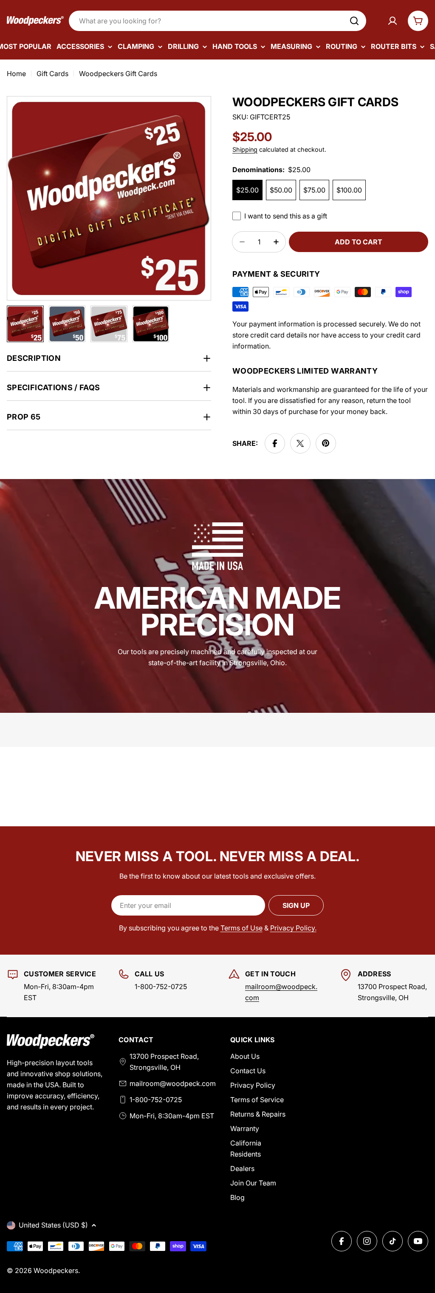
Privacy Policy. (293, 928)
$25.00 (247, 190)
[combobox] (217, 21)
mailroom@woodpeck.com (173, 1083)
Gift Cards (52, 73)
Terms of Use (241, 928)
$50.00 (281, 190)
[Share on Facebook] (275, 443)
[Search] (354, 21)
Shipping (244, 149)
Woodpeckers (56, 1270)
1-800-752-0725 (156, 1099)
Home (16, 73)
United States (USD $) (53, 1225)
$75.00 (314, 190)
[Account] (392, 21)
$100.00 (349, 190)
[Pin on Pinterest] (326, 443)
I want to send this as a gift (285, 216)
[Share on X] (300, 443)
